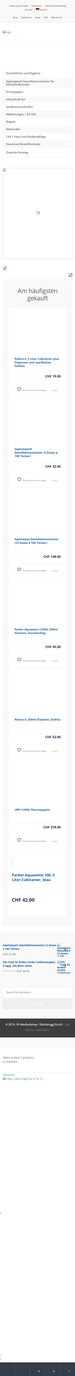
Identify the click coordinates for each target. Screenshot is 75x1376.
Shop (15, 17)
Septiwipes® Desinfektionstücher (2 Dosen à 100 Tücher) (36, 452)
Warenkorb (26, 17)
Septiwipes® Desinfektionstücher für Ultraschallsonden (30, 82)
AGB (46, 17)
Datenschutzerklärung (55, 5)
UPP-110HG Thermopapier (32, 809)
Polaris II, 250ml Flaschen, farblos (37, 719)
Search (37, 1004)
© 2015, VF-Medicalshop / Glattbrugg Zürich (34, 1024)
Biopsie (10, 121)
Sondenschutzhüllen (19, 107)
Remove (8, 1075)
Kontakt (28, 9)
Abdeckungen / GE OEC (21, 114)
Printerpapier (14, 92)
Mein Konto (56, 17)
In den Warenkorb (37, 382)
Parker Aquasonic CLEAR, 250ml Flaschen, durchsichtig (36, 631)
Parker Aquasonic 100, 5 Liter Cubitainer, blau (33, 877)
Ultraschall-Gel (15, 99)
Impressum (36, 5)
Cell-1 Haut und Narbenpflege (26, 136)
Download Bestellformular (23, 144)
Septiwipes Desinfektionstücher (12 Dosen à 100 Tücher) (37, 541)
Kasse (37, 17)
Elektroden (13, 129)
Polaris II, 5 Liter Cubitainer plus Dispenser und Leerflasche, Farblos (37, 362)
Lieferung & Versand (18, 5)
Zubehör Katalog (17, 152)
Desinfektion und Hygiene (23, 73)
